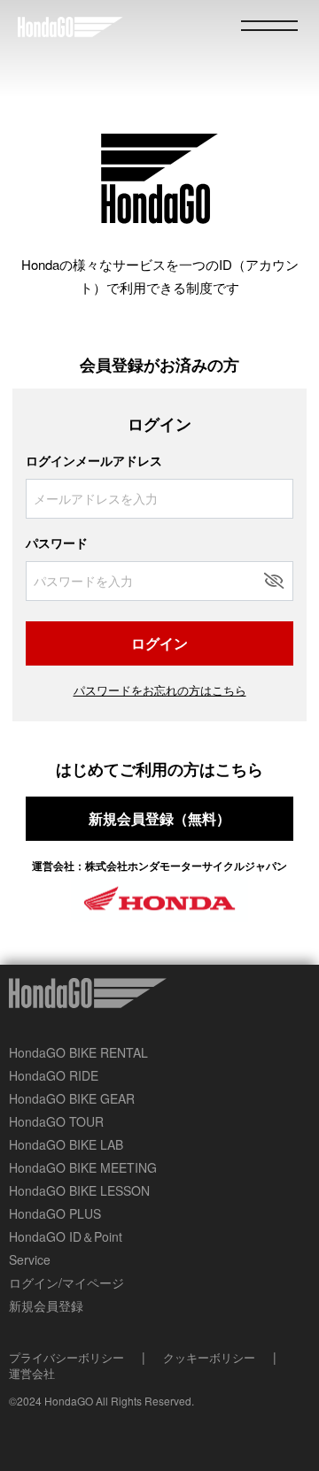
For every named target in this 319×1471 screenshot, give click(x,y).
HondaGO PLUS (55, 1213)
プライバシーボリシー (66, 1357)
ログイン (159, 643)
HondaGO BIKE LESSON (79, 1190)
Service (30, 1259)
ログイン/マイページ (66, 1282)
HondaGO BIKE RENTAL (78, 1052)
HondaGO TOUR (56, 1121)
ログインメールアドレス (94, 460)
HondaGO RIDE (53, 1075)
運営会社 (32, 1373)
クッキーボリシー (209, 1357)
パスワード (57, 542)
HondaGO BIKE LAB (66, 1144)
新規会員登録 (46, 1305)
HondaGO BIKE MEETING (83, 1167)
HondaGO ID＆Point (65, 1236)
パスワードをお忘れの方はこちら (160, 690)
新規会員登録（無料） (159, 818)
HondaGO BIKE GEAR (72, 1098)
